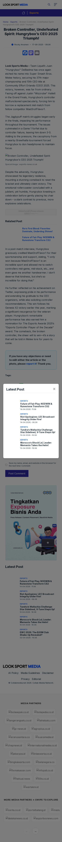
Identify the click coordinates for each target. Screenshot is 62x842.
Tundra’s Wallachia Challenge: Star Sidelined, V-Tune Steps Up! (37, 431)
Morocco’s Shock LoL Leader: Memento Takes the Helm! (36, 444)
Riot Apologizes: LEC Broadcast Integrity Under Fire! (37, 418)
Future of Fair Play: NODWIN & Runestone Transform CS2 (36, 405)
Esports (24, 401)
